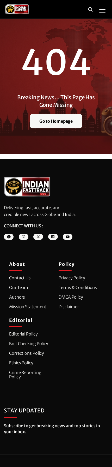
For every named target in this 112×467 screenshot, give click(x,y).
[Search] (90, 9)
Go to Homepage (56, 121)
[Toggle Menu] (102, 9)
